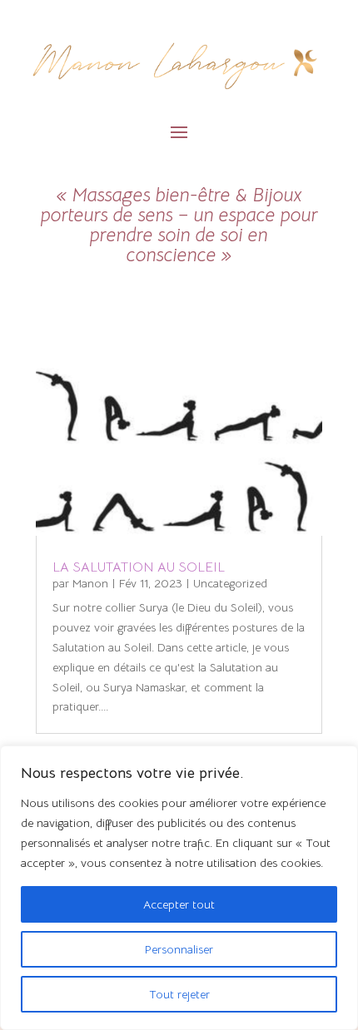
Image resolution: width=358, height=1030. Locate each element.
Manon (90, 583)
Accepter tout (179, 904)
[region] (179, 887)
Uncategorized (230, 583)
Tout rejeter (179, 994)
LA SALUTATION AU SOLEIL (138, 567)
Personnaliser (179, 949)
